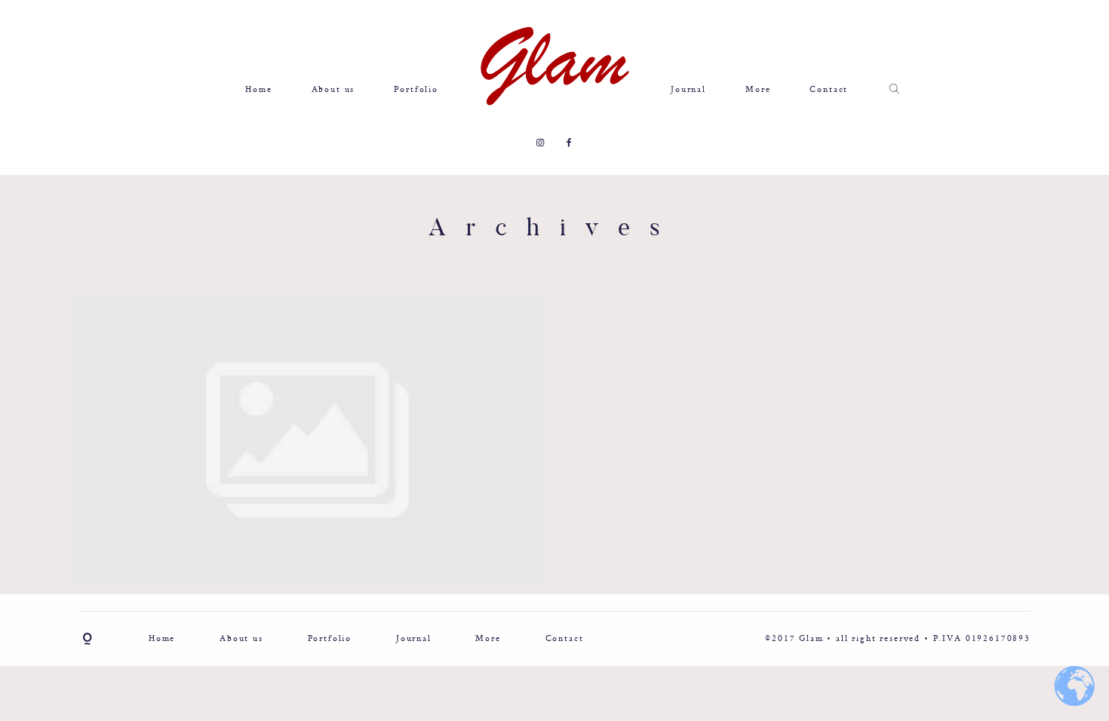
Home (258, 89)
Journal (688, 89)
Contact (828, 89)
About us (333, 89)
